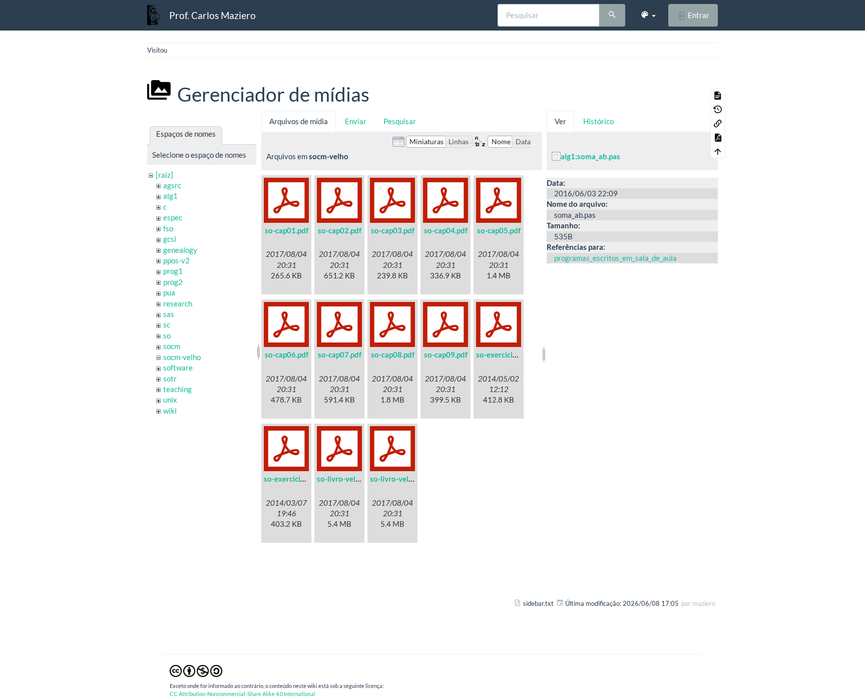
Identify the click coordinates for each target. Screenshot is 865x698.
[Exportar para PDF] (718, 137)
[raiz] (164, 174)
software (178, 367)
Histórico (598, 121)
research (177, 303)
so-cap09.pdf (446, 354)
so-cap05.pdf (499, 230)
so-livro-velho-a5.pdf (352, 478)
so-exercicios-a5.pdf (510, 354)
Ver (560, 121)
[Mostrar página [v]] (718, 95)
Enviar (355, 121)
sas (168, 313)
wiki (170, 410)
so (167, 335)
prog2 (173, 281)
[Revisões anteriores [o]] (718, 109)
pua (169, 292)
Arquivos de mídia (298, 121)
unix (170, 399)
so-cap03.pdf (392, 230)
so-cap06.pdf (286, 354)
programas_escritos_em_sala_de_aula (615, 257)
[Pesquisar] (612, 15)
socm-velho (182, 357)
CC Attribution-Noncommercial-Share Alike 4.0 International (242, 693)
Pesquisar (399, 121)
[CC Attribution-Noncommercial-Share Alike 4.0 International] (196, 670)
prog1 (173, 270)
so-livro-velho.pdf (400, 478)
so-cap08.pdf (392, 354)
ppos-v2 (176, 260)
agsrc (172, 185)
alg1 (170, 195)
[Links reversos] (718, 123)
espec (172, 217)
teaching (177, 389)
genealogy (180, 249)
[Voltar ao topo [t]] (718, 151)
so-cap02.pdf (339, 230)
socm (171, 346)
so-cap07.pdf (339, 354)
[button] (648, 15)
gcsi (169, 238)
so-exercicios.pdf (292, 478)
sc (166, 324)
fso (168, 228)
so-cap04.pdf (446, 230)
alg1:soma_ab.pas (590, 156)
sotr (170, 378)
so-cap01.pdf (286, 230)
